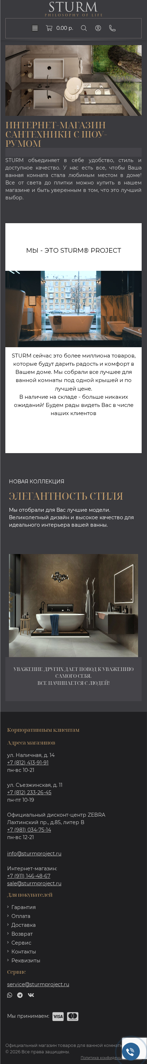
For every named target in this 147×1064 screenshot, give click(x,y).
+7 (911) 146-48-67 (28, 876)
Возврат (22, 934)
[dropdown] (35, 28)
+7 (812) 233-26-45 (29, 792)
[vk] (31, 995)
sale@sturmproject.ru (34, 883)
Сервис (21, 943)
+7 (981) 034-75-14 (29, 830)
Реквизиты (25, 960)
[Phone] (112, 28)
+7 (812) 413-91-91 (28, 762)
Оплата (20, 916)
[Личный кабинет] (98, 28)
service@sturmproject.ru (38, 984)
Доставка (23, 925)
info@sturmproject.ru (34, 853)
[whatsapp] (9, 995)
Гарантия (23, 907)
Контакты (23, 952)
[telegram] (20, 995)
